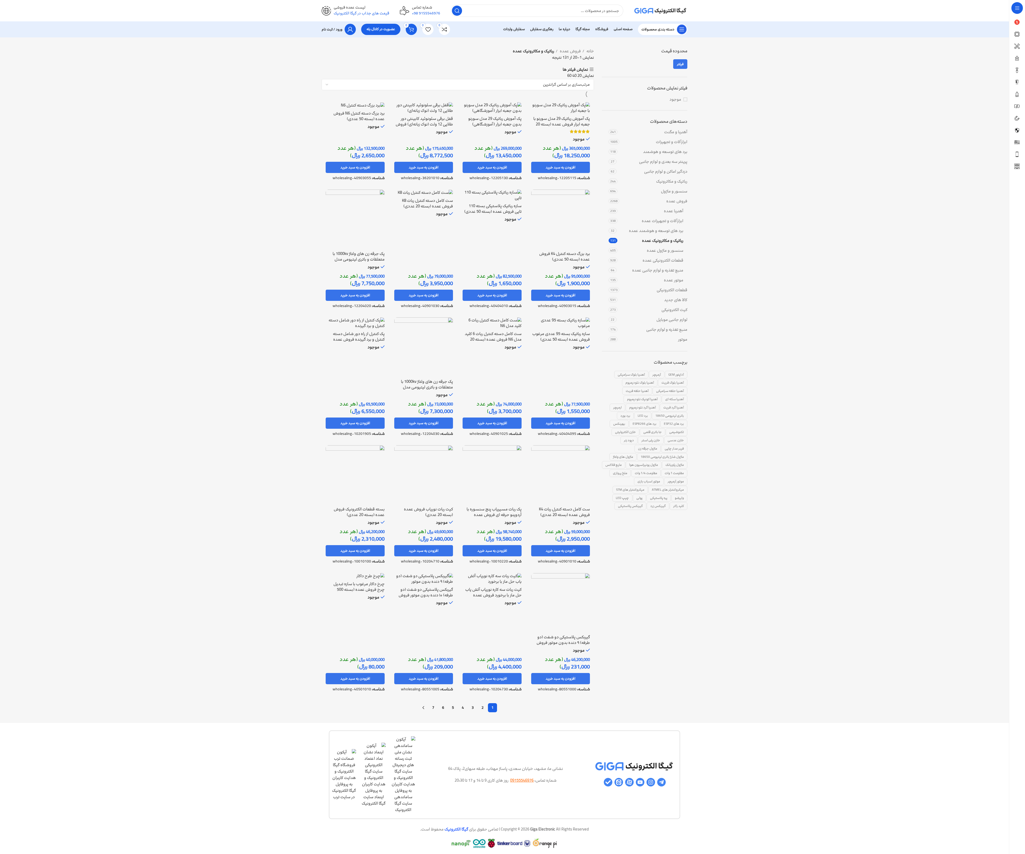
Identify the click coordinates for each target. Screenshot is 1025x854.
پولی (639, 497)
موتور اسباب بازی (648, 481)
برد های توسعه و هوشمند (665, 152)
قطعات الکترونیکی (672, 290)
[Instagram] (650, 782)
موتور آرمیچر (676, 481)
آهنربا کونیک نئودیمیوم (642, 399)
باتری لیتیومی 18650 (669, 415)
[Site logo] (660, 10)
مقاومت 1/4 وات (646, 473)
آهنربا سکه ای (674, 399)
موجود (675, 99)
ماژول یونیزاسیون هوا (643, 464)
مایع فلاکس (613, 464)
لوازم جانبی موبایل (671, 320)
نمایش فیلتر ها (575, 69)
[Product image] (560, 107)
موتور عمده (673, 280)
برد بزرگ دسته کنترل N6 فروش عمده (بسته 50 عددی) (359, 116)
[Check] (608, 782)
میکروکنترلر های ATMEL (668, 489)
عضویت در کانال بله (380, 29)
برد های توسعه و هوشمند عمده (656, 231)
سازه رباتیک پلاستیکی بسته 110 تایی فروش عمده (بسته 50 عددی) (493, 209)
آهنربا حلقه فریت (637, 390)
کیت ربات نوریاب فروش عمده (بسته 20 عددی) (428, 512)
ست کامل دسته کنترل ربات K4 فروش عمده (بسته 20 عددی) (564, 512)
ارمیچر (617, 407)
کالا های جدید (675, 300)
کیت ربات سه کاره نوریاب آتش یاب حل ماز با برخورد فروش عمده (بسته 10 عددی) (493, 595)
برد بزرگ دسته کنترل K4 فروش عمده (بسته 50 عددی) (564, 256)
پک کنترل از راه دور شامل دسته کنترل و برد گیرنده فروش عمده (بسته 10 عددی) (359, 339)
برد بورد (625, 415)
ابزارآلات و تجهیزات (671, 142)
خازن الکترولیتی (625, 432)
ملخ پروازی (620, 473)
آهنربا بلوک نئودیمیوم (639, 382)
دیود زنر (629, 440)
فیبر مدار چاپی (674, 448)
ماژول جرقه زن (647, 448)
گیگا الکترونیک (456, 829)
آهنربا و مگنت (675, 132)
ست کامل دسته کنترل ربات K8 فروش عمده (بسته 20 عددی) (427, 203)
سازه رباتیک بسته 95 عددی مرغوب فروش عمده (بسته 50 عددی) (561, 337)
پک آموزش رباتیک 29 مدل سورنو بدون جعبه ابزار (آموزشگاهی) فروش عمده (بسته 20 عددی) (495, 124)
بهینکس (619, 423)
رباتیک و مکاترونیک (671, 181)
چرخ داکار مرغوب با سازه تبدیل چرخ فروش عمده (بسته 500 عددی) (359, 589)
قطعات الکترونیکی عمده (662, 260)
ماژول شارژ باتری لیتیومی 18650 (662, 456)
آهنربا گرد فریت (673, 407)
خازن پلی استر (650, 440)
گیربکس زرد (658, 505)
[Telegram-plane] (661, 782)
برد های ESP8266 (644, 423)
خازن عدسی (676, 440)
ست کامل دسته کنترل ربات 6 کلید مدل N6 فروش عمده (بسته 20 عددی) (493, 339)
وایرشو (679, 497)
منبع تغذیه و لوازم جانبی (666, 329)
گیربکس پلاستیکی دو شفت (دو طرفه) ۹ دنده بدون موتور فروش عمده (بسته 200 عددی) (563, 642)
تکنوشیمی (676, 432)
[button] (560, 167)
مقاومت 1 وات (674, 473)
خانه (590, 51)
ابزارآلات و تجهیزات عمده (662, 221)
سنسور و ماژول (674, 191)
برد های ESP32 (674, 423)
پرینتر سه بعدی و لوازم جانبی (663, 162)
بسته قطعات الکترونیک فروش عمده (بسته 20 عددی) (359, 512)
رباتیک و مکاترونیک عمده (662, 241)
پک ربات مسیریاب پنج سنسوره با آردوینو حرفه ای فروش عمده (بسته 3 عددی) (494, 515)
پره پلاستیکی (658, 497)
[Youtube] (640, 782)
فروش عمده (676, 201)
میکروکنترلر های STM (630, 489)
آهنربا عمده (673, 211)
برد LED (643, 415)
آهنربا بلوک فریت (672, 382)
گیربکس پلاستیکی (630, 505)
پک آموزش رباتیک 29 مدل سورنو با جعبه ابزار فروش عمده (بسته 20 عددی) (561, 124)
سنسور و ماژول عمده (665, 250)
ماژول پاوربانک (674, 464)
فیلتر (680, 64)
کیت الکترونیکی (674, 310)
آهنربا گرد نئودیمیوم (642, 407)
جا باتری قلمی (652, 432)
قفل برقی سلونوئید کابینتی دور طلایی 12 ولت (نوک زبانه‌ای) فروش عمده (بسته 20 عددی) (424, 124)
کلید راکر (678, 505)
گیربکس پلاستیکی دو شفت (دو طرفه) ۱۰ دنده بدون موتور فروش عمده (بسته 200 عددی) (426, 595)
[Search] (457, 11)
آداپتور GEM (676, 374)
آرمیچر (656, 374)
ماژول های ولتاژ (623, 456)
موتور (682, 339)
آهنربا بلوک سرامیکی (631, 374)
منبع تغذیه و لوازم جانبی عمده (657, 270)
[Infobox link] (420, 11)
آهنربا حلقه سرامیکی (670, 390)
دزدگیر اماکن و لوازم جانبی (665, 171)
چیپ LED (622, 497)
